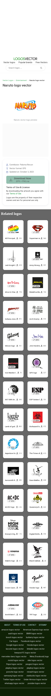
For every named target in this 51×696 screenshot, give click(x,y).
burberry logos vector (35, 637)
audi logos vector (15, 633)
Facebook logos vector (31, 641)
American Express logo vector (36, 630)
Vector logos (9, 62)
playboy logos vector (15, 668)
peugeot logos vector (35, 664)
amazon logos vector (10, 630)
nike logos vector (35, 660)
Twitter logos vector (12, 679)
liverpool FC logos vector (25, 652)
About (7, 625)
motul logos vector (16, 660)
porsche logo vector (15, 672)
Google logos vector (15, 645)
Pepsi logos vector (14, 664)
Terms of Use (15, 194)
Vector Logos (8, 80)
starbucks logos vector (36, 675)
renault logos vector (35, 672)
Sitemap (43, 625)
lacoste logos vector (15, 649)
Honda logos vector (35, 645)
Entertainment (21, 80)
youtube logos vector (37, 683)
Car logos (13, 641)
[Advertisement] (25, 28)
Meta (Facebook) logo (39, 656)
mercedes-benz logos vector (14, 656)
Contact (32, 625)
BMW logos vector (34, 633)
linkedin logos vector (36, 649)
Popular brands (25, 62)
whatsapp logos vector (14, 683)
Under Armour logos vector (35, 679)
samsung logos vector (13, 675)
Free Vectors (41, 62)
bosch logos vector (14, 637)
